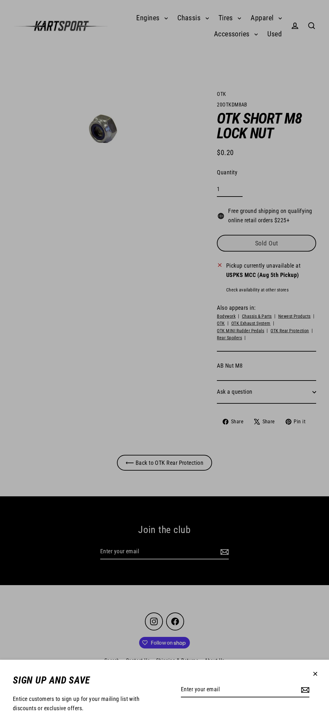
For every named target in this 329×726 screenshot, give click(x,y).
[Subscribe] (304, 689)
